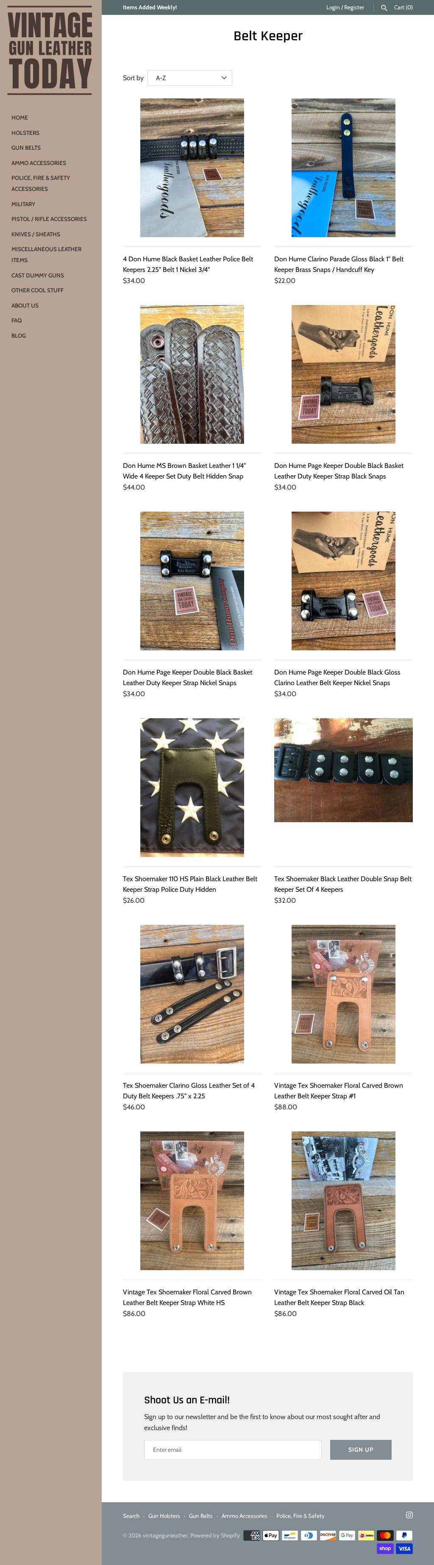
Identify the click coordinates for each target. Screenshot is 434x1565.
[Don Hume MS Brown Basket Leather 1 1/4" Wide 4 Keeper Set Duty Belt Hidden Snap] (192, 374)
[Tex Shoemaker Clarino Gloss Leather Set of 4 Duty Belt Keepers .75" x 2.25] (192, 994)
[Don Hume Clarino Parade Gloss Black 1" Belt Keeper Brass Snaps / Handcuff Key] (343, 167)
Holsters (25, 132)
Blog (18, 335)
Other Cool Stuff (37, 290)
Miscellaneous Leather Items (46, 254)
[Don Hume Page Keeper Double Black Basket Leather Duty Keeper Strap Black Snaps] (343, 374)
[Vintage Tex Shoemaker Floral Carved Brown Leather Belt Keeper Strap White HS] (192, 1200)
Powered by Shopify (215, 1535)
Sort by (133, 78)
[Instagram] (409, 1516)
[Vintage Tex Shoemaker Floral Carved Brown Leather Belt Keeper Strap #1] (343, 994)
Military (23, 204)
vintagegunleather (165, 1535)
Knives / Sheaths (35, 234)
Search (131, 1515)
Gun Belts (26, 147)
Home (19, 117)
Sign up (360, 1449)
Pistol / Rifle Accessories (49, 219)
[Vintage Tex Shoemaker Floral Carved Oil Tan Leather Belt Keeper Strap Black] (343, 1200)
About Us (25, 305)
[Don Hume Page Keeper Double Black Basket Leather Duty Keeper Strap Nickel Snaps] (192, 581)
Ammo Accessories (38, 163)
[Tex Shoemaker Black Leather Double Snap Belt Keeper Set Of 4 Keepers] (343, 787)
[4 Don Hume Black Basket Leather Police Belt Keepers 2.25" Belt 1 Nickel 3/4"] (192, 167)
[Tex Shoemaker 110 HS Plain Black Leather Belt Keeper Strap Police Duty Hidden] (192, 787)
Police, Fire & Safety (300, 1515)
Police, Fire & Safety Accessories (40, 183)
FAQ (16, 320)
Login (333, 7)
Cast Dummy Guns (37, 275)
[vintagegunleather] (51, 51)
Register (354, 7)
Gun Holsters (164, 1515)
